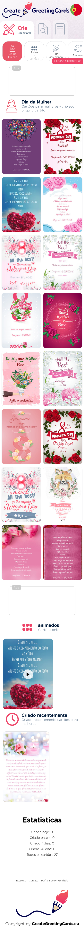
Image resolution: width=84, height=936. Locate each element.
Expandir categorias (67, 61)
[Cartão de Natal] (62, 263)
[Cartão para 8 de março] (21, 495)
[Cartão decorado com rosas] (62, 205)
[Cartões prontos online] (60, 29)
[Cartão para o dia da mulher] (21, 147)
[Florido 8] (21, 263)
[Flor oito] (21, 321)
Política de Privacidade (54, 880)
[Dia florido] (62, 147)
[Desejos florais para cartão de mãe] (62, 321)
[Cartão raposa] (62, 495)
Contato (33, 880)
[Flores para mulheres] (21, 437)
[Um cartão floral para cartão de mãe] (21, 379)
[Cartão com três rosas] (21, 553)
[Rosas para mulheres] (62, 437)
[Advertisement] (42, 82)
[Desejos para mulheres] (62, 379)
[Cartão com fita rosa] (62, 553)
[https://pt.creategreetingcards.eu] (35, 10)
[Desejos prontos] (43, 29)
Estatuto (21, 880)
